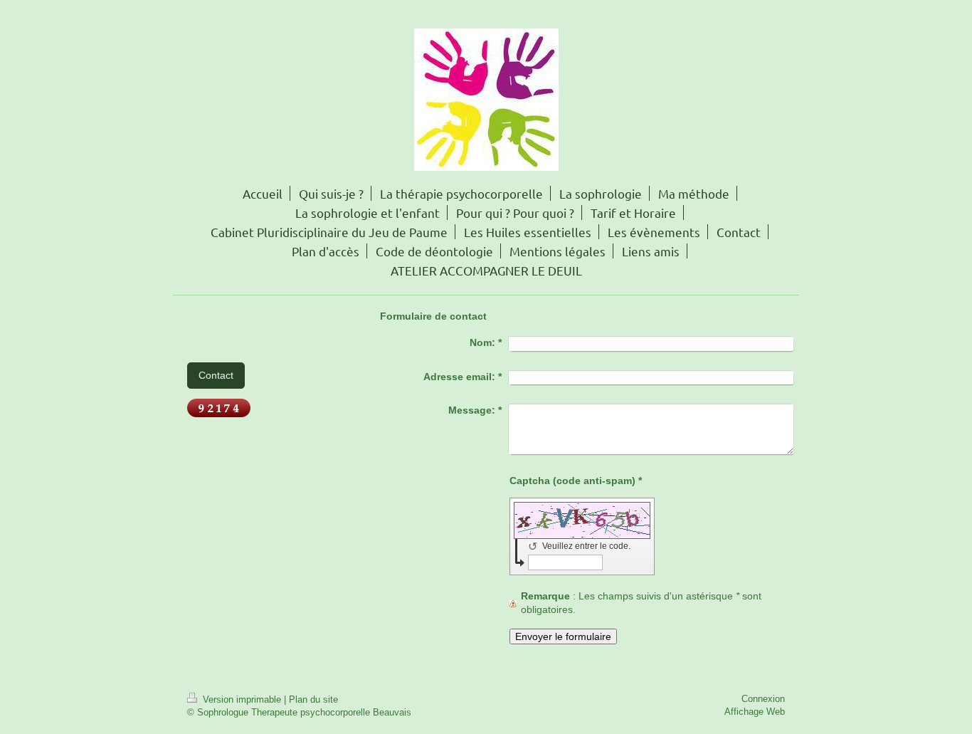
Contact (216, 375)
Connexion (763, 698)
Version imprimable (242, 699)
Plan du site (313, 699)
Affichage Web (754, 711)
